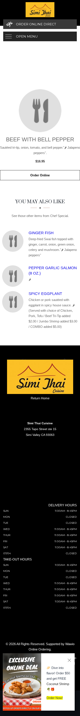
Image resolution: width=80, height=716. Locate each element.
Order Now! (55, 698)
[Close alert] (69, 660)
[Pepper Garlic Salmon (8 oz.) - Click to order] (14, 276)
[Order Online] (40, 110)
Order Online (40, 175)
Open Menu (27, 36)
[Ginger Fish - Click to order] (14, 241)
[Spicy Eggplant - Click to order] (14, 302)
